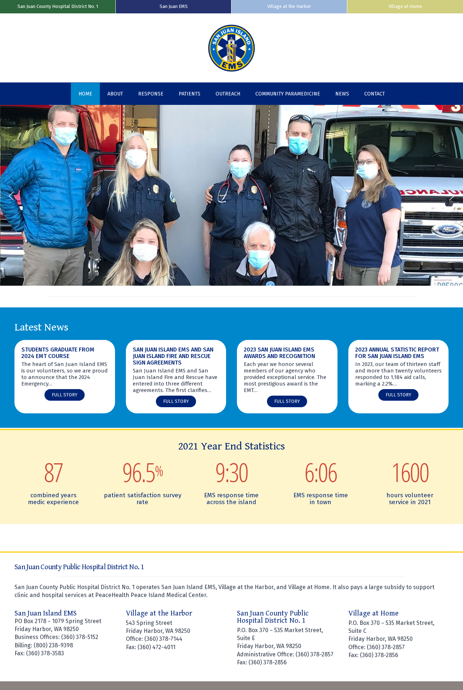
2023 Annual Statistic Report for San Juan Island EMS (397, 352)
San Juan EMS (174, 6)
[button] (11, 196)
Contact (374, 94)
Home (85, 94)
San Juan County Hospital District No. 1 (57, 6)
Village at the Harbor (289, 6)
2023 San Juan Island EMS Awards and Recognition (279, 352)
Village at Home (405, 6)
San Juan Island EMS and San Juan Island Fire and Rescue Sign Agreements (173, 356)
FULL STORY (66, 396)
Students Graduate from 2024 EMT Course (57, 352)
